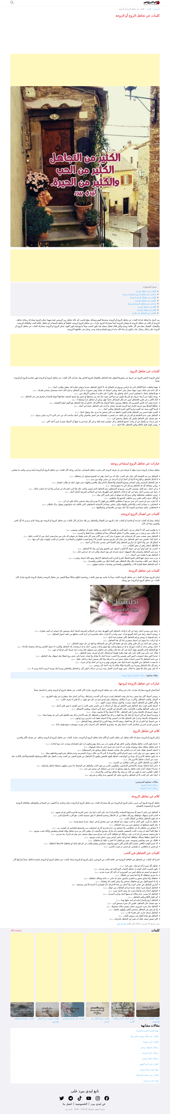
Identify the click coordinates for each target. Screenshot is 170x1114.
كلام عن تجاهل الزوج (147, 306)
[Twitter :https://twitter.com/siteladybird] (61, 1100)
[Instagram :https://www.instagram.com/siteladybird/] (97, 1100)
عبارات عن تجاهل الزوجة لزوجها (142, 303)
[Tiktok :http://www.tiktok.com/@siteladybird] (79, 1100)
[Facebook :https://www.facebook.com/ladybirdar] (107, 1100)
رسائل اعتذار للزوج (149, 785)
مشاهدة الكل (16, 930)
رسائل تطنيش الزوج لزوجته (133, 675)
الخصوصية (81, 1104)
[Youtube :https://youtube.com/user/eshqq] (88, 1100)
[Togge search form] (12, 2)
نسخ (50, 387)
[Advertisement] (85, 36)
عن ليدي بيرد (98, 1104)
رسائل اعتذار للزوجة (149, 788)
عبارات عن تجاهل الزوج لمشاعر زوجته (139, 294)
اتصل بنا (67, 1104)
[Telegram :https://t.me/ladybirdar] (70, 1100)
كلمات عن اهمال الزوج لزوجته (143, 297)
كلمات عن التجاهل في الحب (144, 313)
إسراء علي (121, 923)
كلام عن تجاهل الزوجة (146, 310)
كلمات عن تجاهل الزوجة (145, 300)
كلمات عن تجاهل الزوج (146, 291)
